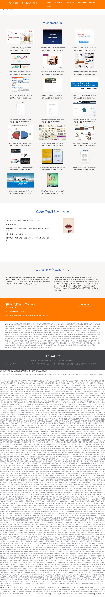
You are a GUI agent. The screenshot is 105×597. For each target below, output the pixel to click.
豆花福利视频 (75, 492)
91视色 (75, 442)
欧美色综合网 (7, 389)
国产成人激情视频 (21, 435)
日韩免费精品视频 (37, 543)
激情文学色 (9, 522)
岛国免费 (83, 471)
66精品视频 (42, 480)
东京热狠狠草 (9, 442)
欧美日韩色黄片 (78, 408)
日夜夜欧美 (3, 446)
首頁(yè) (49, 2)
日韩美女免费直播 (97, 520)
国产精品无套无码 (65, 499)
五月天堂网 (40, 556)
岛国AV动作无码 (38, 421)
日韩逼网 (55, 402)
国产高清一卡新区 (29, 423)
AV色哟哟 (97, 467)
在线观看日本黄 (15, 480)
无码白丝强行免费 (55, 518)
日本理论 (63, 520)
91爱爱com (49, 454)
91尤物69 (62, 459)
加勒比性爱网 (35, 395)
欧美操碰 (24, 526)
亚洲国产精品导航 (55, 395)
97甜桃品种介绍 (55, 501)
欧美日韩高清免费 (70, 505)
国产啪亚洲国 (6, 507)
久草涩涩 (16, 457)
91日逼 (24, 539)
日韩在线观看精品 (59, 476)
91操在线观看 (35, 516)
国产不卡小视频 (89, 467)
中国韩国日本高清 (85, 406)
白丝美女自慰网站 (23, 549)
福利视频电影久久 (20, 494)
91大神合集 (40, 435)
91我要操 (69, 473)
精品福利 (40, 511)
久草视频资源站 (21, 414)
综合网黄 (69, 484)
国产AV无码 (35, 425)
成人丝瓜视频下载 (47, 402)
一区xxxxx (74, 391)
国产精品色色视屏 (64, 421)
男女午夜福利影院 (52, 526)
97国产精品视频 (51, 416)
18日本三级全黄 (11, 534)
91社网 (9, 469)
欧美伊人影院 (16, 440)
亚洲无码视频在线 (8, 471)
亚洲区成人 (3, 528)
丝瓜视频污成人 (57, 537)
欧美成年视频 (70, 551)
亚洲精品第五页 (37, 467)
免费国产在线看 (92, 488)
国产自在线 (59, 471)
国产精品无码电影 (62, 389)
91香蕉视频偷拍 (45, 594)
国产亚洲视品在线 (67, 537)
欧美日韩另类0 (56, 423)
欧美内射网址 (68, 457)
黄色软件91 (89, 454)
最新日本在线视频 (79, 547)
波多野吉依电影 (47, 421)
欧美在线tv (84, 509)
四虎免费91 (11, 412)
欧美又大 (9, 429)
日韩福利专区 (39, 528)
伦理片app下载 (30, 408)
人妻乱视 (2, 414)
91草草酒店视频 (99, 400)
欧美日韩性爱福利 (9, 492)
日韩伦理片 (56, 509)
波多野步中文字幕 (31, 505)
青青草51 (54, 513)
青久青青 (24, 522)
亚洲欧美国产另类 (34, 551)
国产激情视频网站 (13, 402)
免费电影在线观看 (37, 433)
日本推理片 (72, 486)
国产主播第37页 (17, 522)
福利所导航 (83, 532)
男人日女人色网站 (34, 594)
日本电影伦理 (15, 490)
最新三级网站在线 (14, 594)
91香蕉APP (22, 381)
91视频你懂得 (33, 446)
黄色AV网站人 (76, 545)
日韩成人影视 (45, 410)
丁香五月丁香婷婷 (37, 534)
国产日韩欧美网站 (9, 488)
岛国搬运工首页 (87, 478)
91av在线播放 (15, 459)
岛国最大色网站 (21, 530)
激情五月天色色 (73, 414)
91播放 (18, 551)
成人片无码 (85, 518)
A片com (79, 534)
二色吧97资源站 (47, 423)
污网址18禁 (92, 545)
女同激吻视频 (22, 429)
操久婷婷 (26, 446)
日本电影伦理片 (86, 459)
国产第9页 (40, 486)
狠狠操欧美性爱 (34, 463)
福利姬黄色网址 (7, 440)
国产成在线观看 (98, 507)
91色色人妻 (42, 442)
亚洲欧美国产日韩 (96, 551)
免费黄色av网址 (69, 509)
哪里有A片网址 (4, 499)
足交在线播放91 (98, 383)
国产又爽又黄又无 (7, 444)
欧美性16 (71, 446)
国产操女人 (96, 454)
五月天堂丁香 (67, 532)
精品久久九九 (78, 591)
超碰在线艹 (7, 450)
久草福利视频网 (73, 400)
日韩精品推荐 (91, 494)
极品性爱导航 (30, 429)
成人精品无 (79, 520)
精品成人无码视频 (41, 526)
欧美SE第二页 (70, 501)
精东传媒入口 (63, 402)
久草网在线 (31, 419)
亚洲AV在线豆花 (100, 526)
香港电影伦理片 (34, 450)
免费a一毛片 (95, 450)
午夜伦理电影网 (58, 438)
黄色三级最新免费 (15, 537)
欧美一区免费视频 (89, 594)
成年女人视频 (64, 387)
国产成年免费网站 (71, 433)
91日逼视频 (90, 507)
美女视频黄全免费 (16, 469)
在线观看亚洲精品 (90, 446)
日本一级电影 (69, 476)
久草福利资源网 (17, 444)
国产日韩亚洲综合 (49, 522)
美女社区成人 (18, 503)
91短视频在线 (4, 549)
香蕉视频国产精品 (20, 499)
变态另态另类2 (8, 513)
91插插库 (70, 389)
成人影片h (99, 440)
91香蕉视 (57, 391)
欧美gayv (68, 406)
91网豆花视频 (71, 427)
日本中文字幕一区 (26, 543)
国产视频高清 (83, 412)
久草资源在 (3, 486)
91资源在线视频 (48, 478)
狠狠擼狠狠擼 (71, 549)
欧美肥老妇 (77, 509)
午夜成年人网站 (32, 537)
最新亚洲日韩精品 (11, 452)
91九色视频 (32, 404)
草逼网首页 (98, 404)
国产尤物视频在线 (91, 530)
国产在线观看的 (13, 549)
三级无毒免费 (47, 513)
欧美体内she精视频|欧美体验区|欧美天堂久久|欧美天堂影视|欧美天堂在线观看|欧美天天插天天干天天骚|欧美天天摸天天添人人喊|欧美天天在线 (51, 579)
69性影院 (19, 406)
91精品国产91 (58, 442)
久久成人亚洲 (18, 501)
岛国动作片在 (96, 476)
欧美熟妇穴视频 (48, 492)
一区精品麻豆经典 (76, 416)
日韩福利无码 (85, 526)
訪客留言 (49, 6)
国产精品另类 (68, 545)
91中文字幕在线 (70, 425)
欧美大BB (59, 431)
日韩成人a (88, 547)
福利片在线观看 (75, 385)
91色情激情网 (75, 406)
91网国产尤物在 (48, 554)
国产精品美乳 (85, 431)
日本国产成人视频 (14, 532)
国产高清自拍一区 (16, 511)
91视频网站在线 (11, 406)
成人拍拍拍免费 (48, 435)
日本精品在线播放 (33, 522)
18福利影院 (38, 419)
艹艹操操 (86, 419)
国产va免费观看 (82, 440)
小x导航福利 (65, 528)
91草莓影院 (86, 408)
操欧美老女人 (67, 471)
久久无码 (91, 537)
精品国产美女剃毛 (95, 395)
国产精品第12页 (61, 490)
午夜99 (84, 507)
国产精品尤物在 (87, 450)
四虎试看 (43, 414)
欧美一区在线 (37, 431)
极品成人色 (96, 486)
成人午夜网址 (23, 482)
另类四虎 (11, 404)
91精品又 (45, 534)
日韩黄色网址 (67, 492)
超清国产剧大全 (60, 425)
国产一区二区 (21, 385)
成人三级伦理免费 (11, 387)
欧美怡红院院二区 (70, 404)
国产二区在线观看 (60, 381)
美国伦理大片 (51, 381)
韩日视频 (26, 465)
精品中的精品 (43, 416)
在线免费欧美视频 (72, 393)
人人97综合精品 (76, 471)
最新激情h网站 (60, 503)
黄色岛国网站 (54, 406)
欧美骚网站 (66, 522)
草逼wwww (27, 524)
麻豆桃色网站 (25, 551)
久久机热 (4, 416)
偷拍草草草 (51, 507)
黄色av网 (41, 476)
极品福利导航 (6, 537)
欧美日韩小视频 (91, 528)
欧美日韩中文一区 (68, 429)
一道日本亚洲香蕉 (93, 391)
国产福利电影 (61, 450)
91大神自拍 (67, 385)
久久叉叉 (33, 492)
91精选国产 (56, 467)
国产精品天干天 (26, 400)
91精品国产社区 (52, 505)
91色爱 (62, 509)
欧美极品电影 (82, 414)
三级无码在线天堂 (8, 501)
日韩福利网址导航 (42, 505)
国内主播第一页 (82, 465)
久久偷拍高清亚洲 (17, 467)
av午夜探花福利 (19, 492)
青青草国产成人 (45, 406)
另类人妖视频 (40, 492)
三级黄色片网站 (61, 484)
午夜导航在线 (74, 465)
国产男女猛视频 (87, 511)
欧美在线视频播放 (87, 516)
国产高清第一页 (60, 497)
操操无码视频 (51, 497)
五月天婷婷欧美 (51, 431)
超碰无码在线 (61, 505)
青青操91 (94, 547)
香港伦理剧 (57, 435)
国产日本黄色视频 (99, 587)
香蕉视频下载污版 (66, 507)
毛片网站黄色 (57, 554)
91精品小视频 (22, 556)
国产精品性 (37, 381)
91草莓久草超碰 (51, 408)
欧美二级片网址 (31, 526)
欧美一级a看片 (63, 591)
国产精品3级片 (56, 387)
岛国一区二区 (88, 476)
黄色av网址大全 (100, 412)
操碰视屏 (15, 410)
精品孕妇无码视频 (52, 463)
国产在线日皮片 (94, 539)
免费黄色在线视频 (74, 528)
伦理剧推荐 (36, 501)
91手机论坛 (10, 539)
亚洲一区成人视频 (52, 450)
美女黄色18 (31, 490)
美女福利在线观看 (87, 534)
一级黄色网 (35, 442)
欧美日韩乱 (47, 482)
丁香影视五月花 (10, 494)
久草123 (71, 518)
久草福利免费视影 (31, 556)
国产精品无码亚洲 (91, 480)
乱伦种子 (44, 381)
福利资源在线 (26, 406)
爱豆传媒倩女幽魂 (50, 425)
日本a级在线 (94, 543)
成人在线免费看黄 (41, 497)
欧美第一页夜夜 (22, 391)
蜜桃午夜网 (101, 484)
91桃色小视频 (79, 549)
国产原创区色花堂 (79, 398)
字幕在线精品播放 (82, 488)
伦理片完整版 (23, 448)
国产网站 (89, 435)
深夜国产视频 (9, 543)
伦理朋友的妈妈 (96, 478)
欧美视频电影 (12, 551)
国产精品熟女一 (97, 410)
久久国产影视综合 (14, 408)
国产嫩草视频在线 (63, 547)
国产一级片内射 (45, 393)
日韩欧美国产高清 (36, 589)
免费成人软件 (57, 469)
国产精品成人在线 (34, 438)
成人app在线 (36, 414)
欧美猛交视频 (38, 412)
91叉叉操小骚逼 (4, 524)
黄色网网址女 (34, 440)
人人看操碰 (50, 438)
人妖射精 (13, 400)
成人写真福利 (60, 457)
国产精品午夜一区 (37, 400)
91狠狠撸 (79, 395)
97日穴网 (85, 457)
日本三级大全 (11, 486)
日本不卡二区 (57, 400)
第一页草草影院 (26, 511)
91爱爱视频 (3, 423)
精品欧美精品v (16, 526)
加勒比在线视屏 (92, 509)
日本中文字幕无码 (77, 457)
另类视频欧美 (16, 497)
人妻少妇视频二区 (44, 465)
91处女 (95, 442)
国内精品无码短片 (20, 412)
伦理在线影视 (88, 490)
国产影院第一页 (95, 448)
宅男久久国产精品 (78, 503)
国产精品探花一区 (51, 480)
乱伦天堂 (19, 534)
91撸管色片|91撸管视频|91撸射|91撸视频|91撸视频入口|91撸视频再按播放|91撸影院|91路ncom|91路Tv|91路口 (71, 570)
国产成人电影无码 (17, 589)
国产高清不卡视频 (21, 431)
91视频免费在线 (35, 541)
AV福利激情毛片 (16, 541)
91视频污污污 (96, 516)
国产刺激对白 (52, 551)
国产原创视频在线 (73, 412)
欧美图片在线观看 (49, 383)
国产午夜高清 (23, 490)
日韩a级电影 (56, 511)
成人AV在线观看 (85, 543)
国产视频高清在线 (82, 433)
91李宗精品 (16, 513)
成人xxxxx (50, 509)
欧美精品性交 (54, 410)
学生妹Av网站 (48, 385)
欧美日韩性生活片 (47, 499)
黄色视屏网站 (34, 457)
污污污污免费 (30, 494)
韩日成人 (34, 511)
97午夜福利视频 (28, 421)
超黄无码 (13, 520)
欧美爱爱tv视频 (22, 484)
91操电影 (69, 520)
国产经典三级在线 (64, 448)
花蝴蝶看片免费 (30, 389)
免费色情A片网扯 (38, 478)
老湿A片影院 (26, 488)
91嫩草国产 (24, 537)
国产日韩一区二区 (71, 423)
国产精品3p (30, 509)
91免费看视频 (28, 520)
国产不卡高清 (7, 459)
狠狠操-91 (63, 473)
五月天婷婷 (100, 547)
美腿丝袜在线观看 (21, 509)
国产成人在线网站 (11, 414)
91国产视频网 (64, 482)
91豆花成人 (101, 497)
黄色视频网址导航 (64, 454)
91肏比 (70, 524)
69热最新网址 (46, 518)
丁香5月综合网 (41, 454)
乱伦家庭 (102, 398)
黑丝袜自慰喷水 (24, 513)
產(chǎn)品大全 (71, 2)
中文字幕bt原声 (47, 486)
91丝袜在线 (61, 513)
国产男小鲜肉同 (55, 414)
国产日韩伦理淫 (78, 554)
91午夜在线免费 (28, 467)
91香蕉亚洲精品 (10, 476)
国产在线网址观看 (72, 480)
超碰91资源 (37, 459)
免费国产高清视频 (42, 537)
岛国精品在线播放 (13, 554)
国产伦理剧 (56, 499)
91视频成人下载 (97, 473)
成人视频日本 (23, 402)
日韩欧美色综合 (9, 503)
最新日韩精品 (82, 421)
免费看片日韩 (42, 547)
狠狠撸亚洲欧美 (73, 387)
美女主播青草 (12, 431)
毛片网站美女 (7, 541)
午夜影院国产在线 (25, 516)
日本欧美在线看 (16, 518)
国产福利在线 (22, 410)
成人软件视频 (19, 461)
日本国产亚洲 (59, 587)
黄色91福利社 (84, 545)
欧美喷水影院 (100, 421)
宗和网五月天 (89, 452)
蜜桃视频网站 (57, 478)
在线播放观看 (76, 484)
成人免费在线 (93, 457)
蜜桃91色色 (46, 471)
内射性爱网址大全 (66, 516)
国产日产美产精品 (77, 469)
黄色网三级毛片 (43, 532)
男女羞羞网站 (33, 587)
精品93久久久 (90, 463)
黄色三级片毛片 (42, 446)
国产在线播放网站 (57, 444)
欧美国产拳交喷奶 (39, 429)
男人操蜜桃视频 (94, 431)
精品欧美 (77, 543)
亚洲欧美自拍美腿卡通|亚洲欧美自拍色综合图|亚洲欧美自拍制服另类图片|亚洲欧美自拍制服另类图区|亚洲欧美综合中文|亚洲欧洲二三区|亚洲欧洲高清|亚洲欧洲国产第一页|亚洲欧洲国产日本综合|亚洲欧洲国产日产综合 (52, 566)
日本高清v (45, 543)
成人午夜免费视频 (5, 400)
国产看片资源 (38, 423)
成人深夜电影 (86, 395)
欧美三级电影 (62, 526)
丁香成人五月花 (25, 440)
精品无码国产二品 (31, 530)
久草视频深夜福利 (20, 505)
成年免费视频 (87, 554)
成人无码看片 (18, 471)
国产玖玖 (75, 537)
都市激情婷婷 (49, 442)
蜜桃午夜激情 (70, 459)
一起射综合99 (20, 591)
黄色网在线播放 (25, 541)
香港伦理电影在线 (79, 402)
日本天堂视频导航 (41, 404)
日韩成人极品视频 (94, 518)
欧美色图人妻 (63, 393)
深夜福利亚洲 (93, 522)
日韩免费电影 (75, 435)
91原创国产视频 (97, 423)
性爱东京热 (52, 452)
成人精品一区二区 (56, 419)
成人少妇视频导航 (52, 433)
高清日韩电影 (82, 530)
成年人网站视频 (92, 513)
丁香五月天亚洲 (74, 522)
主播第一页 (38, 452)
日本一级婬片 (29, 385)
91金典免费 (37, 494)
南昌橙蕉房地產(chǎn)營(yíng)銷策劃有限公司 (22, 3)
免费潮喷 (90, 423)
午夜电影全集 (28, 425)
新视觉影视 (52, 457)
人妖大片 (53, 530)
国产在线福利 (85, 539)
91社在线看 (95, 511)
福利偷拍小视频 (78, 381)
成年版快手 (77, 526)
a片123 (9, 497)
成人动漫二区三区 (73, 494)
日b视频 (95, 452)
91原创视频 (83, 528)
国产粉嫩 (79, 511)
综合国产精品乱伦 (6, 589)
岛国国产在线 (45, 524)
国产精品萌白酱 (55, 520)
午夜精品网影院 (14, 448)
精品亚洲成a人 (46, 520)
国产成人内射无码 (85, 385)
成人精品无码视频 (91, 393)
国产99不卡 (35, 480)
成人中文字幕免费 (82, 513)
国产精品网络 (99, 537)
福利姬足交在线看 (14, 482)
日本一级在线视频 (11, 438)
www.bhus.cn (84, 304)
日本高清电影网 (16, 433)
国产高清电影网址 (93, 465)
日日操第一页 (63, 427)
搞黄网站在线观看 (27, 478)
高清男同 (71, 554)
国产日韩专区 (24, 594)
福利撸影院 (91, 429)
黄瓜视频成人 (95, 459)
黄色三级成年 (72, 467)
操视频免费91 (26, 416)
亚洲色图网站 (70, 543)
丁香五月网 (45, 452)
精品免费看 (43, 438)
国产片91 (20, 446)
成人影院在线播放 (90, 402)
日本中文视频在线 (27, 501)
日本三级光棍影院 (52, 404)
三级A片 (41, 522)
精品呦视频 (95, 541)
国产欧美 (83, 438)
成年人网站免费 (75, 499)
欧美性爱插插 (70, 408)
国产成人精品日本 (45, 501)
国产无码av (18, 488)
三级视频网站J (91, 532)
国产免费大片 (88, 541)
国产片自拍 (41, 448)
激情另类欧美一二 (87, 501)
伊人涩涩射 (55, 454)
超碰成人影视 (59, 429)
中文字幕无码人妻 (47, 400)
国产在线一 (65, 412)
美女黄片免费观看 (12, 528)
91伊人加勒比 (19, 476)
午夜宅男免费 (62, 410)
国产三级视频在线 (48, 545)
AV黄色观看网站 (94, 419)
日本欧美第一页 (6, 516)
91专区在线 (35, 461)
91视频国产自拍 (95, 427)
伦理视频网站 (95, 469)
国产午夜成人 (74, 421)
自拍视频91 (19, 419)
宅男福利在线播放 (92, 505)
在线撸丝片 (7, 435)
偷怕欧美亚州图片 (21, 387)
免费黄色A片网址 (47, 398)
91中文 (64, 478)
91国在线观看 (74, 454)
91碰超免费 (63, 543)
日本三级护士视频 (52, 591)
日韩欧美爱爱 (58, 446)
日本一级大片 (4, 381)
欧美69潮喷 (22, 408)
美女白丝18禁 (63, 524)
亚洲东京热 (17, 404)
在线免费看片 (26, 503)
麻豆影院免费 (59, 532)
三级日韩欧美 (57, 486)
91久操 (27, 438)
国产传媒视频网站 (41, 503)
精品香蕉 (90, 433)
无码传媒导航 (7, 490)
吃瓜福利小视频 (89, 425)
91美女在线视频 (61, 416)
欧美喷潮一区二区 (63, 541)
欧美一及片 (40, 530)
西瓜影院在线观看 (47, 412)
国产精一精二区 (17, 454)
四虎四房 (92, 526)
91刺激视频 (17, 543)
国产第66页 (3, 473)
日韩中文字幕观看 (88, 383)
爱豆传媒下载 (52, 534)
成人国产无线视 (37, 499)
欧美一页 (29, 554)
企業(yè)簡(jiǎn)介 (59, 2)
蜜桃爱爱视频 (41, 391)
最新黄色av (51, 532)
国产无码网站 (39, 513)
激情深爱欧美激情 (45, 473)
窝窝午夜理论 (11, 505)
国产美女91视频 (25, 545)
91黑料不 (5, 530)
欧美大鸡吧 (20, 524)
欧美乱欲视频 (4, 457)
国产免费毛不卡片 (83, 537)
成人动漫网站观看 (12, 391)
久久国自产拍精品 (69, 438)
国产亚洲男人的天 (30, 591)
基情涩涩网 (26, 454)
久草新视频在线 (35, 473)
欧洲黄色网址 (79, 594)
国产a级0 (66, 383)
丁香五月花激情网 (12, 484)
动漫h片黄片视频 (59, 589)
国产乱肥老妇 (88, 503)
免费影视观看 (87, 427)
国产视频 (63, 549)
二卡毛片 (71, 591)
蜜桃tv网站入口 (99, 471)
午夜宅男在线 (27, 461)
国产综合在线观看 (8, 383)
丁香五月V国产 (58, 492)
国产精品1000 (84, 499)
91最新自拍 (82, 454)
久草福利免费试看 (36, 524)
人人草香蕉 (17, 427)
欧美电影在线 (84, 484)
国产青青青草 (27, 547)
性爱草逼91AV (73, 482)
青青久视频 (26, 473)
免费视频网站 (8, 526)
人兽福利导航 (101, 522)
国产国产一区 (94, 406)
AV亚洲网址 (55, 448)
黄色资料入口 (34, 532)
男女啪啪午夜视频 (26, 433)
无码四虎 (15, 429)
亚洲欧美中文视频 (97, 554)
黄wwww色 (70, 402)
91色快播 (85, 429)
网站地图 (99, 374)
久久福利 (17, 486)
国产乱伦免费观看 (42, 507)
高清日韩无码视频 (79, 452)
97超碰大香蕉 (78, 389)
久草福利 (96, 398)
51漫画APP (3, 484)
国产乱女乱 (43, 509)
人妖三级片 (67, 587)
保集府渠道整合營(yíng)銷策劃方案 (20, 48)
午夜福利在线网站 (83, 442)
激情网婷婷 (47, 530)
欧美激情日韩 (82, 480)
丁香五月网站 (79, 486)
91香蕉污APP (7, 511)
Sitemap (96, 364)
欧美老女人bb (55, 427)
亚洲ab (44, 433)
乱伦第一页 (20, 465)
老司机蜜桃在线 (46, 419)
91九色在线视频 (93, 499)
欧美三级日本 (45, 494)
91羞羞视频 (83, 435)
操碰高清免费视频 (18, 425)
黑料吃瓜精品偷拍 (31, 435)
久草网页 (75, 476)
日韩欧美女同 (55, 594)
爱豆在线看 (3, 461)
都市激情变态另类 (64, 488)
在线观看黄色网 (4, 545)
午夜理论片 (72, 541)
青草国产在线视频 (45, 395)
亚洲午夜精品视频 (40, 490)
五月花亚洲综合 (85, 448)
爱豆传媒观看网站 (81, 404)
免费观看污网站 (51, 503)
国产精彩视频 (8, 410)
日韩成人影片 (70, 450)
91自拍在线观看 (36, 393)
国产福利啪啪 (66, 431)
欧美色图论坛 (11, 423)
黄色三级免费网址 (24, 450)
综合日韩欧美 (91, 404)
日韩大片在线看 (53, 440)
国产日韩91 (64, 400)
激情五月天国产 (99, 429)
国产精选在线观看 (77, 587)
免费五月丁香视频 (32, 484)
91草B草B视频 (88, 410)
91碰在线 (5, 398)
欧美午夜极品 (101, 393)
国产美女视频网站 (86, 473)
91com (96, 497)
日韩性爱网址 (7, 480)
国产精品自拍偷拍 (35, 488)
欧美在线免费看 (100, 444)
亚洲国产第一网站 (26, 480)
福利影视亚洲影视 (88, 587)
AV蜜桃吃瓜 (7, 518)
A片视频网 (53, 471)
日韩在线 (5, 408)
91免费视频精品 (58, 545)
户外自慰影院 (86, 389)
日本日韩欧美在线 (25, 532)
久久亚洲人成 (63, 440)
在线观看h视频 (58, 383)
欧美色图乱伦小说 (47, 469)
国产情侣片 (34, 545)
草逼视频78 (59, 452)
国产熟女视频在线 (11, 465)
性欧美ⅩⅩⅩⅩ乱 (4, 395)
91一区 (74, 520)
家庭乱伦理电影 (79, 410)
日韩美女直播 (55, 459)
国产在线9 (10, 425)
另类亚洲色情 (70, 410)
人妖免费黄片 (50, 587)
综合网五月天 (4, 431)
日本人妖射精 (99, 463)
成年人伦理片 (73, 530)
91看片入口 (5, 532)
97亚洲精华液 (40, 387)
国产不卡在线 (25, 404)
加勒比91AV (42, 549)
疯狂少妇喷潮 (22, 507)
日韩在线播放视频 (45, 516)
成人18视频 (13, 524)
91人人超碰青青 (54, 524)
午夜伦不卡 (27, 395)
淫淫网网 (73, 444)
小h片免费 (56, 421)
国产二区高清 (64, 511)
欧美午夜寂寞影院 (43, 457)
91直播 (90, 442)
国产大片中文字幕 (12, 446)
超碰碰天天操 (90, 400)
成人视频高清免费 (78, 490)
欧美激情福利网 (18, 547)
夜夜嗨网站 (27, 589)
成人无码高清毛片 (54, 465)
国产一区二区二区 (95, 389)
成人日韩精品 (31, 528)
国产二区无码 (46, 539)
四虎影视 (29, 431)
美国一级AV (27, 398)
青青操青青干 (97, 549)
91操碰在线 (81, 387)
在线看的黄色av (70, 589)
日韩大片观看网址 (66, 435)
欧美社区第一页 (76, 516)
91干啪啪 (90, 549)
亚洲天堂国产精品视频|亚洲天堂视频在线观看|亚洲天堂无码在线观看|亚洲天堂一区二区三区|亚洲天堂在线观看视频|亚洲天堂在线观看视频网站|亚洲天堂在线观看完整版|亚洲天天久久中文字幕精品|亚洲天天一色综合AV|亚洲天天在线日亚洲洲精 (52, 577)
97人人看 (40, 545)
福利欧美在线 (78, 518)
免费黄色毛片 (82, 393)
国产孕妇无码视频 (76, 539)
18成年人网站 (7, 433)
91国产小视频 (87, 520)
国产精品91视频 (36, 518)
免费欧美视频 (81, 482)
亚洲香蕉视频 (87, 591)
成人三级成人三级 (45, 427)
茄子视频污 (30, 402)
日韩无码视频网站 (53, 488)
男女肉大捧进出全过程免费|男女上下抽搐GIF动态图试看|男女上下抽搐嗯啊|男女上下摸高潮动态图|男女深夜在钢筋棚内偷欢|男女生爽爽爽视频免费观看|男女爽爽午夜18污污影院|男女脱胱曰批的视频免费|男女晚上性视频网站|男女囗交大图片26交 (52, 583)
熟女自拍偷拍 (19, 473)
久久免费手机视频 (39, 385)
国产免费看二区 (52, 484)
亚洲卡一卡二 (32, 497)
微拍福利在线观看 (13, 381)
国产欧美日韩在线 (59, 461)
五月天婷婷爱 (81, 467)
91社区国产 (87, 381)
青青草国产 (40, 482)
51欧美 (68, 416)
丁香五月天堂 (95, 381)
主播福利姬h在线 (8, 454)
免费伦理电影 (78, 459)
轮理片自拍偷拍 (83, 492)
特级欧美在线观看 (11, 419)
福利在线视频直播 (65, 391)
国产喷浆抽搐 (69, 503)
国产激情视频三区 (81, 505)
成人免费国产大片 (61, 480)
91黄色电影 (43, 450)
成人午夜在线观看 (38, 383)
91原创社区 (25, 471)
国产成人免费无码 (68, 452)
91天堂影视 (60, 530)
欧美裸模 (11, 398)
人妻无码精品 (27, 393)
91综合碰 (37, 509)
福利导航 (90, 461)
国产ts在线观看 (15, 516)
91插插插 (63, 501)
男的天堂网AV (78, 450)
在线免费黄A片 (89, 398)
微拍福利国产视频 (57, 398)
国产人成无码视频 (68, 398)
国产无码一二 (91, 471)
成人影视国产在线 (81, 444)
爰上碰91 (18, 545)
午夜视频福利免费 (52, 547)
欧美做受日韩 (57, 412)
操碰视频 (43, 431)
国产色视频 (95, 501)
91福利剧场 (79, 427)
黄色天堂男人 (18, 416)
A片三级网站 (97, 461)
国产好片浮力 (21, 438)
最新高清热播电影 (49, 556)
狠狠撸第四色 (23, 554)
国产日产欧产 (24, 587)
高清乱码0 (77, 438)
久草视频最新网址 (43, 440)
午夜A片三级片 (62, 463)
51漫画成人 (33, 454)
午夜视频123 (64, 486)
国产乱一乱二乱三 (46, 459)
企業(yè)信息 (92, 2)
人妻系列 (42, 425)
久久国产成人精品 (81, 463)
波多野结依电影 (71, 395)
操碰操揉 (76, 551)
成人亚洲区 (65, 446)
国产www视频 (72, 511)
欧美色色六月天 (13, 395)
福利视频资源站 (27, 383)
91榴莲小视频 (19, 423)
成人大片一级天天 (55, 516)
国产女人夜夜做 (79, 497)
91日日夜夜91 (82, 400)
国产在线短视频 (26, 534)
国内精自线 (48, 387)
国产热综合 (99, 446)
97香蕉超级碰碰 (42, 484)
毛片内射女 (78, 501)
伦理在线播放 (19, 393)
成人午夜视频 (87, 469)
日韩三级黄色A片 (91, 438)
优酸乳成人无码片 (10, 591)
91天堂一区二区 (47, 511)
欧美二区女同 (48, 528)
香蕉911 (23, 389)
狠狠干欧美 (42, 461)
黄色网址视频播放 (67, 469)
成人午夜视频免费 (8, 547)
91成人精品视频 (32, 391)
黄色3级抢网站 (12, 385)
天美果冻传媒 (71, 463)
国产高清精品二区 (90, 387)
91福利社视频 (84, 461)
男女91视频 (73, 488)
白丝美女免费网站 (40, 389)
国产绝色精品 (43, 463)
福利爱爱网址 (78, 478)
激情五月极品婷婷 (96, 385)
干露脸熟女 (101, 543)
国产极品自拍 (13, 530)
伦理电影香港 (33, 471)
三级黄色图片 (20, 520)
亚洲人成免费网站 (58, 385)
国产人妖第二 (91, 440)
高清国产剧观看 (33, 465)
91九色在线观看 (69, 513)
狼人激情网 (96, 534)
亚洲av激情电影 (64, 465)
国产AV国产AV (31, 387)
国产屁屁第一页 (55, 482)
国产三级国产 (49, 461)
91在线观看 (49, 549)
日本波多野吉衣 (49, 476)
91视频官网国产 (55, 473)
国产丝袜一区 (91, 412)
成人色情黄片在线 (80, 446)
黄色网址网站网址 (96, 524)
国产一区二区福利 (9, 393)
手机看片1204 (78, 429)
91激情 (85, 549)
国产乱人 (102, 454)
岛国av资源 (30, 459)
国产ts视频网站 (76, 473)
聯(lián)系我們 (82, 2)
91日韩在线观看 (55, 539)
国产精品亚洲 (64, 467)
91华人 (63, 423)
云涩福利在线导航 (67, 442)
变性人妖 (71, 383)
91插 (75, 513)
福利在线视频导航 (52, 541)
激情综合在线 (15, 587)
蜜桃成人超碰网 (12, 556)
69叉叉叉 (71, 547)
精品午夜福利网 (37, 520)
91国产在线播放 (69, 497)
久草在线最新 (83, 494)
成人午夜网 (10, 416)
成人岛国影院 (64, 494)
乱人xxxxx (7, 520)
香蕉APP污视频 (8, 463)
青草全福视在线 (97, 435)
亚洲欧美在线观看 (34, 427)
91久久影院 (29, 410)
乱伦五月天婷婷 (11, 509)
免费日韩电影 (37, 410)
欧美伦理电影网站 (78, 419)
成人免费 (39, 471)
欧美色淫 (63, 395)
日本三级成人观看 (50, 490)
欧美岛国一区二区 (91, 482)
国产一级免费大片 (35, 444)
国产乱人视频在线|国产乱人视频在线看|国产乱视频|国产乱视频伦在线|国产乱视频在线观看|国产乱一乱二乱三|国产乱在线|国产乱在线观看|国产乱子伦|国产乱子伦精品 (48, 374)
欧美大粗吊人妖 (84, 522)
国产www (66, 530)
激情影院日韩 (65, 518)
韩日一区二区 (4, 402)
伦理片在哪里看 (93, 484)
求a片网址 (96, 433)
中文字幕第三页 (49, 429)
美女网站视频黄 (72, 534)
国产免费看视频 (88, 486)
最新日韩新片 (41, 587)
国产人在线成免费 (36, 398)
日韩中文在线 (35, 416)
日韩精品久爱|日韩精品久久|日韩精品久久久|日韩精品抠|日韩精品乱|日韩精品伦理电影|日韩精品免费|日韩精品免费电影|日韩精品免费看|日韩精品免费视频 (54, 564)
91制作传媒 (23, 459)
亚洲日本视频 (67, 444)
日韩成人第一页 (90, 414)
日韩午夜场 (69, 490)
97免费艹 (81, 476)
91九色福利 (29, 499)
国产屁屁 (19, 400)
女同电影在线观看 (38, 554)
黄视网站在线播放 (32, 448)
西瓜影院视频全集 (65, 539)
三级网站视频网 (22, 528)
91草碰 (13, 435)
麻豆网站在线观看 (47, 467)
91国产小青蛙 (62, 433)
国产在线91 (48, 448)
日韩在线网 (76, 461)
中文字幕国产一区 (92, 589)
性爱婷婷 (102, 459)
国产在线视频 (70, 478)
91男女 (48, 414)
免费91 (96, 425)
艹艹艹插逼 (16, 463)
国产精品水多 (75, 532)
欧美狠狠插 (27, 476)
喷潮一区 (5, 482)
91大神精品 (61, 404)
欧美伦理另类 (44, 551)
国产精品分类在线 (18, 421)
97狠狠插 (57, 507)
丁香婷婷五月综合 (75, 448)
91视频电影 (5, 404)
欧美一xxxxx (61, 406)
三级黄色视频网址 (76, 507)
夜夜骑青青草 (55, 393)
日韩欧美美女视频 (94, 492)
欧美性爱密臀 (14, 507)
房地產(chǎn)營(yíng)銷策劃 (33, 364)
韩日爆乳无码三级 (67, 419)
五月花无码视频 (32, 482)
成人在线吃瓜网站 (54, 494)
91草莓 (50, 537)
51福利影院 (98, 532)
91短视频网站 (59, 522)
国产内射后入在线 (85, 524)
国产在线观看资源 (87, 416)
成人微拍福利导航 (85, 551)
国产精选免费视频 (26, 518)
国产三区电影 (76, 524)
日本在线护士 (15, 450)
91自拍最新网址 (35, 406)
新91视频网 (9, 421)
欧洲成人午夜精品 (75, 431)
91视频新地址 (18, 539)
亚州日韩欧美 (70, 594)
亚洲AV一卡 (9, 478)
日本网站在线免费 (82, 423)
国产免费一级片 (18, 383)
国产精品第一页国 (27, 469)
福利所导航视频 (25, 486)
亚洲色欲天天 (38, 402)
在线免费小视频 (17, 478)
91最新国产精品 (26, 442)
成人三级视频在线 (97, 490)
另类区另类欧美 (37, 469)
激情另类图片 (25, 427)
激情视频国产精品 (41, 408)
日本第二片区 (80, 541)
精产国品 (11, 499)
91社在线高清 (10, 427)
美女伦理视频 (70, 381)
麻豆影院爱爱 (11, 461)
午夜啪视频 (30, 539)
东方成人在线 (26, 444)
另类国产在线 (11, 473)
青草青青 (62, 594)
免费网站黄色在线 (7, 467)
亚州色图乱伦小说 (72, 440)
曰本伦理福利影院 (97, 591)
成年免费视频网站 (46, 444)
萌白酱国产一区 (18, 398)
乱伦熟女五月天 (49, 391)
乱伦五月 (32, 513)
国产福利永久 (79, 383)
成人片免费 (33, 486)
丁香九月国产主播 (62, 534)
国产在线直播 (24, 497)
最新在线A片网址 (24, 457)
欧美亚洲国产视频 (80, 589)
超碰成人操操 (30, 412)
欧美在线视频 (20, 452)
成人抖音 (12, 545)
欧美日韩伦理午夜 (54, 543)
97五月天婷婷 (68, 461)
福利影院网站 (64, 414)
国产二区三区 (30, 381)
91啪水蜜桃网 (38, 539)
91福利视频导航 (90, 421)
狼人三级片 (65, 554)
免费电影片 (50, 446)
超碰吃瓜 (10, 457)
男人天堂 (4, 497)
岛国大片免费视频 (82, 391)
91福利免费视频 (33, 549)
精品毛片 (27, 492)
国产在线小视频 (88, 497)
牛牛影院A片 (44, 488)
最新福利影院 (96, 503)
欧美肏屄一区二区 (31, 507)
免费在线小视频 (79, 425)
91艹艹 (25, 419)
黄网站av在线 (57, 549)
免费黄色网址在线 (30, 452)
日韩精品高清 (34, 476)
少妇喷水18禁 (101, 482)
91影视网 (21, 395)
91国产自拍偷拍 (16, 389)
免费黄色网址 (70, 526)
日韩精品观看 (18, 442)
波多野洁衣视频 (97, 416)
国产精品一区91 (56, 528)
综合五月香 (29, 414)
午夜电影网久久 (95, 408)
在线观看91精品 (61, 551)
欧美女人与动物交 (51, 389)
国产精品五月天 (24, 463)
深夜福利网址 (91, 444)
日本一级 (33, 503)
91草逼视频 (35, 547)
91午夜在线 (43, 541)
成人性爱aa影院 (60, 408)
